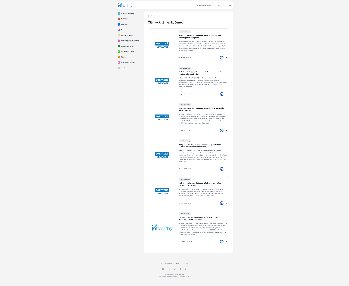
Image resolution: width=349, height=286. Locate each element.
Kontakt (228, 5)
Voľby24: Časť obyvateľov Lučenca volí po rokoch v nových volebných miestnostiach (200, 145)
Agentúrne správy (185, 32)
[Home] (149, 16)
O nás (218, 5)
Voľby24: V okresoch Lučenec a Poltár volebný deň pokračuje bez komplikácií (200, 36)
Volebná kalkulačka (204, 5)
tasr (226, 57)
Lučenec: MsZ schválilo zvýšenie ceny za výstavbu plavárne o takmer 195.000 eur (199, 218)
